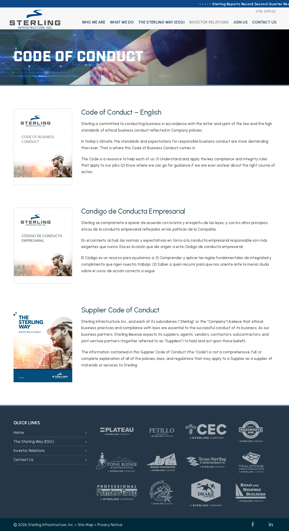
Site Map (85, 524)
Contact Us (264, 22)
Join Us (240, 22)
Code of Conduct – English (121, 112)
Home (19, 432)
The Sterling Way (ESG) (161, 22)
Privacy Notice (109, 524)
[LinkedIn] (270, 524)
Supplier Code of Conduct (120, 310)
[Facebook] (252, 524)
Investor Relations (209, 22)
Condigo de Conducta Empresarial (133, 211)
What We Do (122, 22)
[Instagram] (261, 524)
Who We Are (93, 22)
